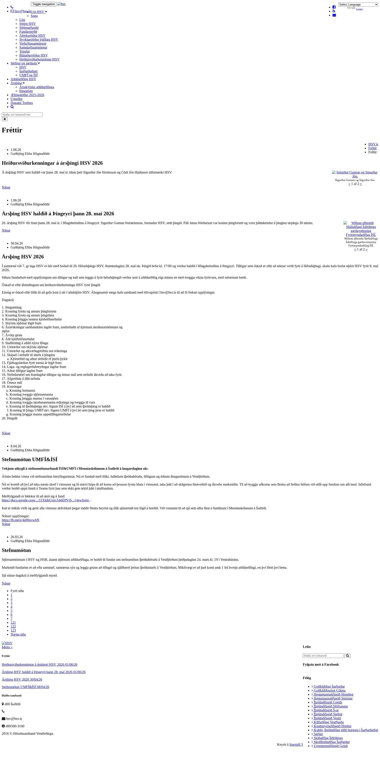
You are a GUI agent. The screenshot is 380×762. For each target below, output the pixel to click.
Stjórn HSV (27, 24)
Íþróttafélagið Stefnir (327, 714)
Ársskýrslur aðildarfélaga (36, 87)
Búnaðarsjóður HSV (33, 55)
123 (13, 630)
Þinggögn (26, 91)
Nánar (6, 187)
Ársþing (17, 83)
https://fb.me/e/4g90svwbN (20, 520)
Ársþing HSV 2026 (22, 679)
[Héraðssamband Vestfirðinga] (61, 4)
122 (13, 626)
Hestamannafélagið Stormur (333, 698)
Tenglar (24, 51)
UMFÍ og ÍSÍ (28, 75)
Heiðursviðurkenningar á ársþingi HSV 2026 (39, 664)
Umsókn (16, 99)
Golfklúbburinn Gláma (329, 690)
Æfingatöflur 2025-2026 (27, 95)
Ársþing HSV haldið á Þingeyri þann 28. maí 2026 (44, 672)
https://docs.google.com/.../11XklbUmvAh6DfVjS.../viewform (45, 500)
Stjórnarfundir (29, 27)
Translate (359, 9)
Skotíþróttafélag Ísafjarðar (331, 742)
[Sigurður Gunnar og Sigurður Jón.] (355, 176)
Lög (22, 20)
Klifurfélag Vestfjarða (328, 722)
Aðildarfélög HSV (23, 79)
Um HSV (38, 12)
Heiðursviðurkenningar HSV (39, 59)
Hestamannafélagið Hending (333, 694)
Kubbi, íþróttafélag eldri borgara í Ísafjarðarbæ (345, 730)
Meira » (7, 647)
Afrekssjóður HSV (32, 35)
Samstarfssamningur (33, 47)
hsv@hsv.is (22, 11)
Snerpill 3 (296, 744)
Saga (34, 16)
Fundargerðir (28, 31)
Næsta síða (18, 634)
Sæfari (318, 734)
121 (13, 622)
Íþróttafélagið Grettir (327, 702)
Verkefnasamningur (32, 43)
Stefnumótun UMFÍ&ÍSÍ (25, 687)
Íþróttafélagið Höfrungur (330, 706)
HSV (23, 67)
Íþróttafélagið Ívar (326, 710)
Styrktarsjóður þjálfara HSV (38, 39)
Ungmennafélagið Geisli (330, 746)
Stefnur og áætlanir (24, 63)
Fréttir (372, 148)
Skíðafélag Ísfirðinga (328, 738)
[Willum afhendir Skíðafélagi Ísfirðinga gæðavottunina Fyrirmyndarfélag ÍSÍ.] (360, 235)
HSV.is (373, 144)
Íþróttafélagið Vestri (327, 718)
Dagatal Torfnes (22, 103)
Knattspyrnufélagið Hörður (332, 726)
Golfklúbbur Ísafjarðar (329, 686)
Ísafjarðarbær (28, 71)
